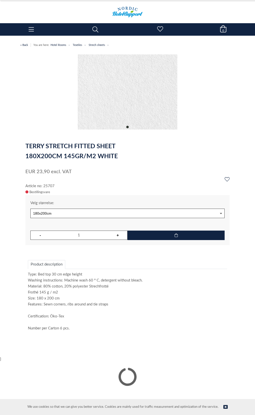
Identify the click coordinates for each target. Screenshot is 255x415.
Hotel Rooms (58, 45)
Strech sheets (97, 45)
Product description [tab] (47, 264)
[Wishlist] (227, 179)
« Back (24, 45)
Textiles (77, 45)
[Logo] (127, 9)
